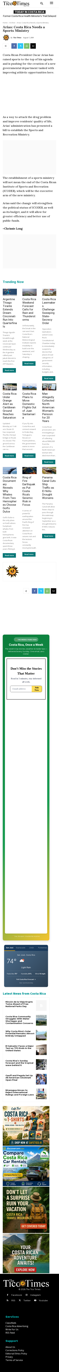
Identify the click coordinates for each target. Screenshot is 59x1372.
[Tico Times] (6, 37)
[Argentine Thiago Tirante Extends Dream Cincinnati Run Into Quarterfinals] (10, 292)
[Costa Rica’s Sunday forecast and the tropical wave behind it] (41, 1064)
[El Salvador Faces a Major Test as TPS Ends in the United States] (41, 1049)
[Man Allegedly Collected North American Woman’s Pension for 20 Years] (49, 386)
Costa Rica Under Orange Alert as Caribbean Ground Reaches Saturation (9, 405)
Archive (12, 23)
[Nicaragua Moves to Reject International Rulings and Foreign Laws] (41, 1094)
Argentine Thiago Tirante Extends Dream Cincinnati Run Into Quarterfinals (10, 313)
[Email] (33, 46)
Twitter (27, 1300)
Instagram (35, 1295)
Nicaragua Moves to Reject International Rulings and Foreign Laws (19, 1092)
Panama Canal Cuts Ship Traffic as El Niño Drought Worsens (49, 488)
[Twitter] (20, 46)
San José (9, 948)
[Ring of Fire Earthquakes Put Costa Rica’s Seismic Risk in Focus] (29, 470)
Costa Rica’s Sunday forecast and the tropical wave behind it (19, 1063)
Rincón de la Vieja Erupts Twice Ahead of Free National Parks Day (19, 1004)
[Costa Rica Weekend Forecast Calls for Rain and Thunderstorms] (29, 292)
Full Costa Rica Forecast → (26, 979)
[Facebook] (14, 46)
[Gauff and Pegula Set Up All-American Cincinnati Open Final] (41, 1079)
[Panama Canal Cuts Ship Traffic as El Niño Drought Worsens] (49, 470)
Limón (31, 948)
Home (5, 23)
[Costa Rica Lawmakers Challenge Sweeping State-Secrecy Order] (49, 292)
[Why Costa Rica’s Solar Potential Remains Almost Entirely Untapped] (41, 1035)
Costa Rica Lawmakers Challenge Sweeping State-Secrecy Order (49, 311)
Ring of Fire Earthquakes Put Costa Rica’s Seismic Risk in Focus (28, 491)
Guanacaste (20, 948)
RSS (13, 1300)
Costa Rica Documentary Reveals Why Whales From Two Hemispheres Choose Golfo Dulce (10, 494)
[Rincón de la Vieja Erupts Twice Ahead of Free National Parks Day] (41, 1005)
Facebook (16, 1295)
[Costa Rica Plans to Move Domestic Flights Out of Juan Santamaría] (29, 386)
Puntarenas (42, 948)
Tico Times (17, 37)
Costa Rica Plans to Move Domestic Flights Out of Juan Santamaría (29, 405)
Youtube (43, 1300)
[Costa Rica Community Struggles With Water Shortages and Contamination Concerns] (41, 1020)
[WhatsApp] (27, 46)
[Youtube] (35, 1300)
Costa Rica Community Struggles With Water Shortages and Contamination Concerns (19, 1020)
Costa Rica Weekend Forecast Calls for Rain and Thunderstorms (29, 309)
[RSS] (7, 1300)
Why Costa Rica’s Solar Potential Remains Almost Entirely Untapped (19, 1033)
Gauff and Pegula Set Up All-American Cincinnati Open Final (19, 1077)
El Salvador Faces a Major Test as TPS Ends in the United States (19, 1048)
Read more (9, 370)
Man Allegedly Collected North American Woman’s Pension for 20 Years (48, 407)
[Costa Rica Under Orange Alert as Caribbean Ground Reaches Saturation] (10, 386)
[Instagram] (26, 1295)
